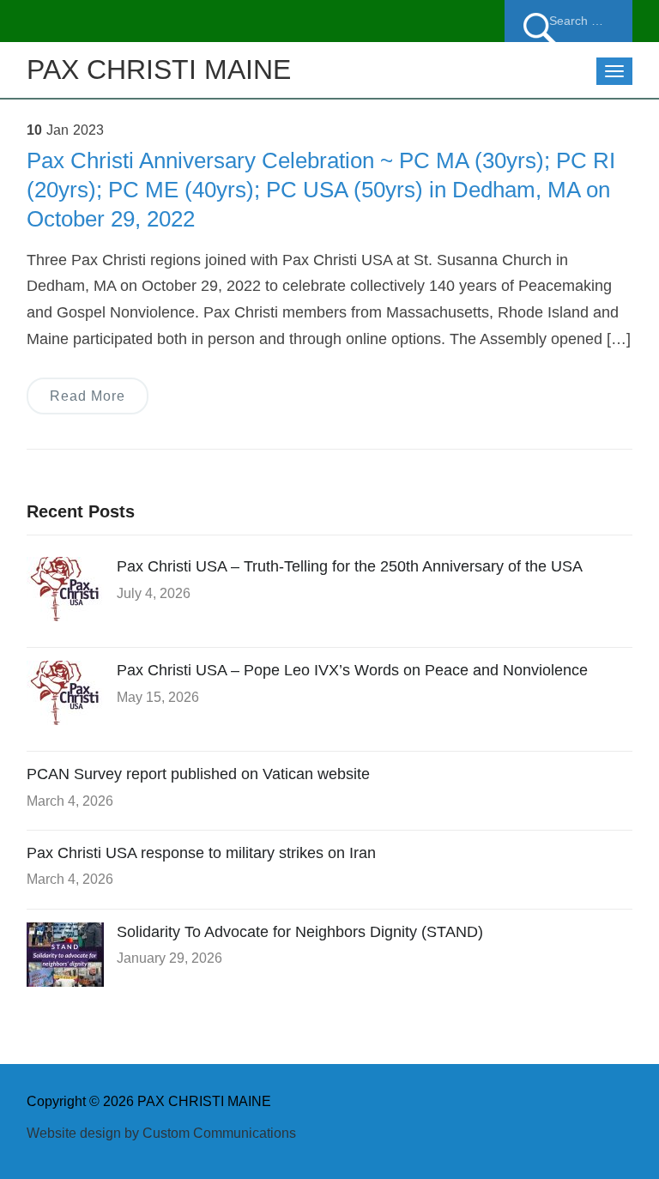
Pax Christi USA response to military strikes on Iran (201, 853)
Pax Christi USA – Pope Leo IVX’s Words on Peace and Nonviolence (352, 670)
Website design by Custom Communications (161, 1133)
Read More (87, 396)
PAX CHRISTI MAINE (159, 69)
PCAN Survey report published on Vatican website (198, 774)
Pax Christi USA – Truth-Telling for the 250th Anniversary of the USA (350, 566)
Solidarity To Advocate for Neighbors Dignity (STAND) (300, 931)
